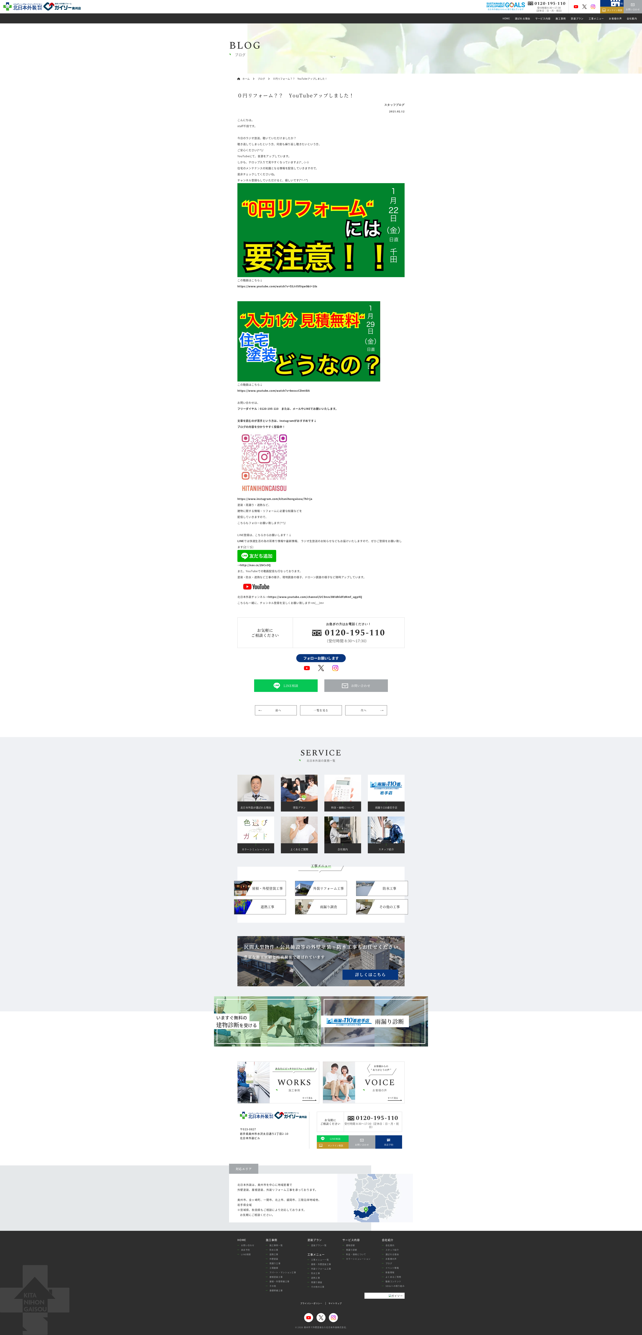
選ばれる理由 (392, 1254)
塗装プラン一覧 (319, 1245)
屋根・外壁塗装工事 (321, 1264)
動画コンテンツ (393, 1281)
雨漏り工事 (275, 1263)
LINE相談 (246, 1254)
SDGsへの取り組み (395, 1285)
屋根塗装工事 (276, 1276)
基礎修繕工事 (276, 1290)
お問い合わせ (247, 1245)
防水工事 (274, 1249)
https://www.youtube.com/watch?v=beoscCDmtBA (273, 391)
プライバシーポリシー (311, 1303)
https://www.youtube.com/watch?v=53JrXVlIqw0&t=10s (277, 286)
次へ (363, 710)
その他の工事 (318, 1286)
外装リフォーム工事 (321, 1268)
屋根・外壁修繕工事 (280, 1281)
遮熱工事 (274, 1254)
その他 (273, 1285)
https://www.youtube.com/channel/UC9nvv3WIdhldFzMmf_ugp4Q (315, 597)
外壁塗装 (274, 1258)
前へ (278, 710)
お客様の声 (391, 1258)
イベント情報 (392, 1267)
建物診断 (350, 1245)
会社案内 (390, 1245)
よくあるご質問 (393, 1276)
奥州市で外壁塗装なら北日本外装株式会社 (325, 1327)
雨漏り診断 (351, 1249)
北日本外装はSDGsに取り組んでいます (506, 9)
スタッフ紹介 (392, 1249)
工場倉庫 (274, 1267)
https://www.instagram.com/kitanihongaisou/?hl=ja (274, 499)
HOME (241, 1240)
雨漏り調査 (316, 1282)
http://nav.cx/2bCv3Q (255, 565)
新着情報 (390, 1272)
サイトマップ (335, 1303)
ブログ (389, 1263)
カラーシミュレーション (358, 1258)
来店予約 (245, 1249)
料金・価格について (356, 1254)
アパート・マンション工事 (283, 1272)
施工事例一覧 (276, 1245)
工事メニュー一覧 (320, 1259)
